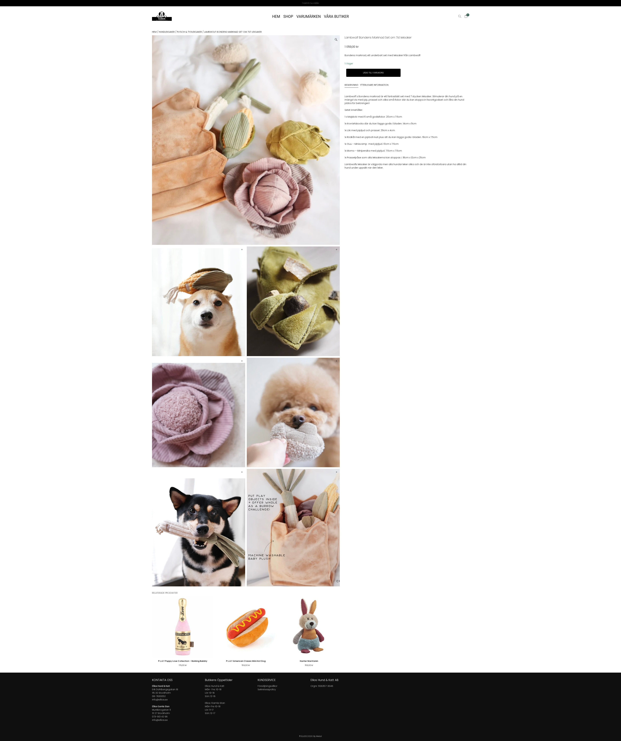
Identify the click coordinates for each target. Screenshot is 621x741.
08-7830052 (159, 696)
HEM (276, 16)
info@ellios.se (160, 699)
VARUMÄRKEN (308, 16)
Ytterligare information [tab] (374, 85)
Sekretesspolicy (267, 689)
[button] (337, 38)
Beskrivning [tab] (351, 85)
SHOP (288, 16)
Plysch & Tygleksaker (189, 31)
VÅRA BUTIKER (336, 16)
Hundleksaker (167, 31)
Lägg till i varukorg (373, 72)
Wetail (319, 736)
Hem (154, 31)
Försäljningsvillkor (267, 686)
